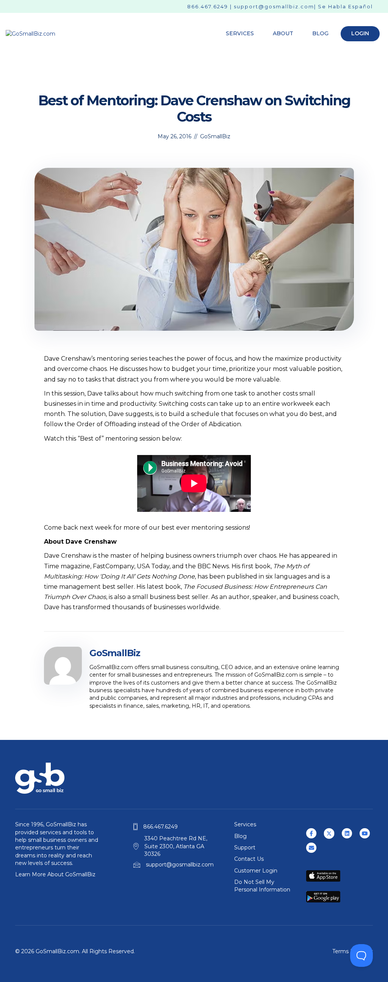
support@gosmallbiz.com (274, 6)
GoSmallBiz (215, 136)
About (283, 33)
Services (240, 33)
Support (244, 847)
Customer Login (255, 870)
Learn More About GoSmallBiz (55, 874)
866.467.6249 (207, 6)
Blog (320, 33)
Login (360, 33)
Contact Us (249, 858)
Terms (340, 951)
